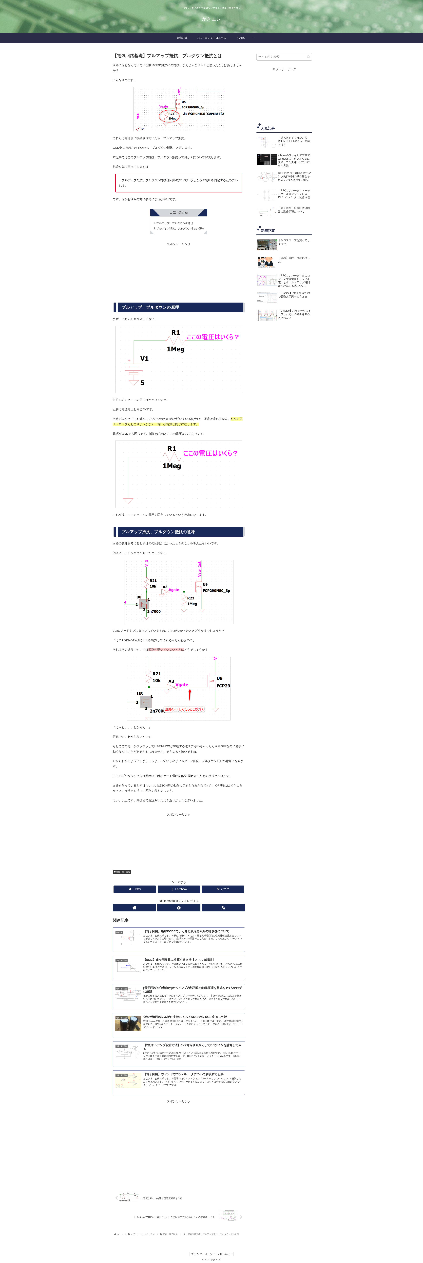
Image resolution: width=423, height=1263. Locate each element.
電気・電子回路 (122, 872)
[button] (308, 57)
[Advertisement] (179, 270)
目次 (173, 212)
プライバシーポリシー (202, 1254)
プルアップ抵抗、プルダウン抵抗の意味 (180, 228)
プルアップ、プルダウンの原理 (174, 223)
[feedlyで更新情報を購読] (178, 907)
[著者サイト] (134, 907)
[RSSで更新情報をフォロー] (223, 907)
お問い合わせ (225, 1254)
